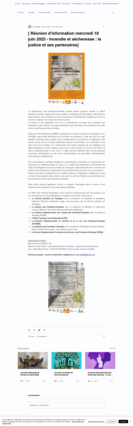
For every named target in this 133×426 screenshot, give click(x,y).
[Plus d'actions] (103, 27)
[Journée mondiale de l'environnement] (67, 360)
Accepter (123, 421)
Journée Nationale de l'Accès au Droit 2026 (29, 374)
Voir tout (112, 348)
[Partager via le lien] (44, 330)
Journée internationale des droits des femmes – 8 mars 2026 (100, 374)
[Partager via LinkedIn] (39, 330)
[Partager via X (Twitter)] (34, 330)
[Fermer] (130, 421)
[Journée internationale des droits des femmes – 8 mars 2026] (100, 360)
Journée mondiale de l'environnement (63, 374)
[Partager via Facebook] (29, 330)
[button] (113, 12)
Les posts (21, 12)
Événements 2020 (61, 12)
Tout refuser (112, 421)
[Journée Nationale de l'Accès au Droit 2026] (33, 360)
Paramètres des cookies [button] (96, 421)
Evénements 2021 (45, 12)
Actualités (31, 12)
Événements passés (77, 12)
